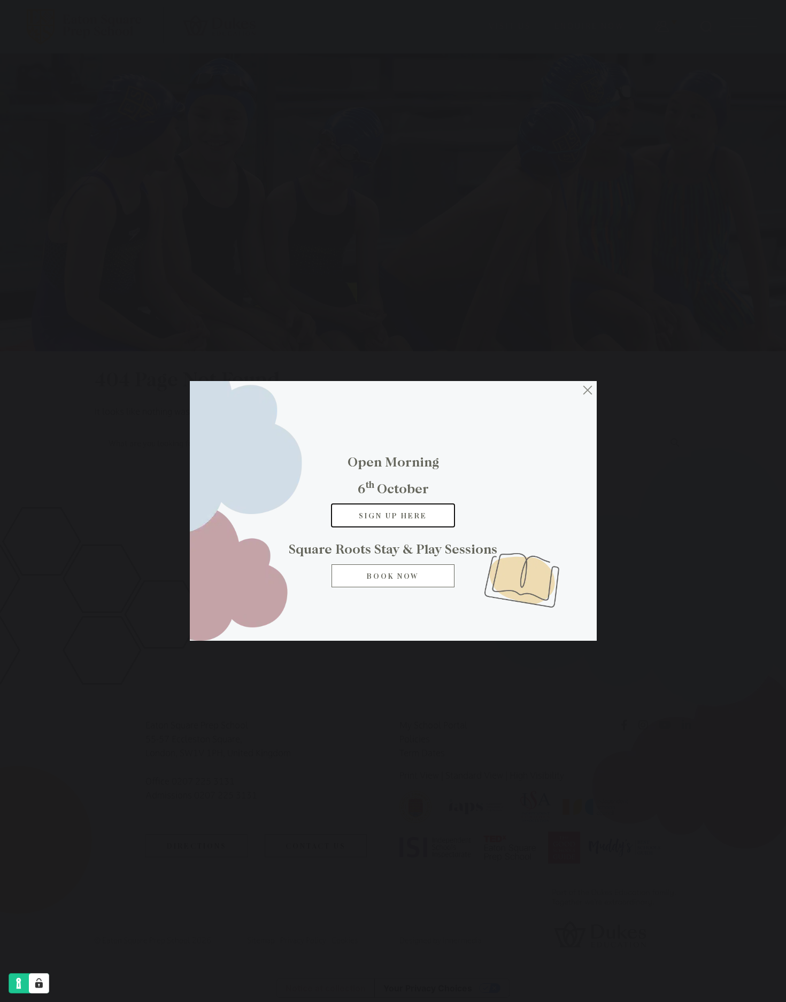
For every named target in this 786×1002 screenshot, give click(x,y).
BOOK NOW (393, 575)
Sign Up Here (393, 515)
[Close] (588, 390)
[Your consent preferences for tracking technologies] (39, 983)
